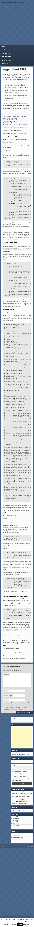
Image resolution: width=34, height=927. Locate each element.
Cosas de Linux (6, 60)
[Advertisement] (22, 737)
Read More (26, 924)
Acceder (15, 834)
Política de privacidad (21, 707)
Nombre (6, 691)
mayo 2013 (15, 823)
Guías (4, 50)
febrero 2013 (16, 825)
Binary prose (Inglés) (21, 810)
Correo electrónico (8, 696)
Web (5, 700)
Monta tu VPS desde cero (20, 776)
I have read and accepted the (16, 707)
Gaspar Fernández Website (12, 2)
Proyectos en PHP (22, 761)
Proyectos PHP (6, 56)
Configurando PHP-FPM (9, 121)
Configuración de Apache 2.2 (10, 118)
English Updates (17, 773)
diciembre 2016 (16, 818)
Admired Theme (30, 846)
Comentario (6, 674)
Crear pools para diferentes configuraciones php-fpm (15, 124)
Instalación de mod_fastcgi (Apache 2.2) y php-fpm (14, 116)
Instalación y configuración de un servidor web (13, 173)
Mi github (14, 810)
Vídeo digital (6, 53)
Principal (5, 46)
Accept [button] (20, 924)
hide (17, 114)
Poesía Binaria (29, 810)
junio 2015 (15, 820)
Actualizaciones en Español (20, 771)
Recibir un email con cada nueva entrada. (13, 709)
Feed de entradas (17, 835)
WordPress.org (16, 839)
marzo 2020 (15, 816)
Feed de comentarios (18, 837)
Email (13, 765)
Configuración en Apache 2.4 (10, 119)
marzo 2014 (15, 821)
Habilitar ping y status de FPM (10, 122)
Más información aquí (16, 306)
